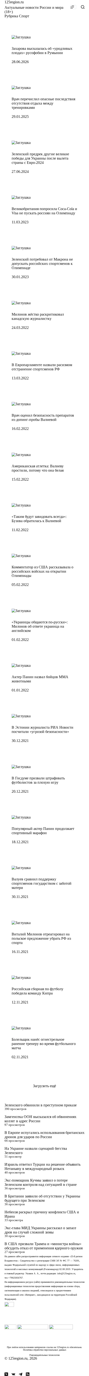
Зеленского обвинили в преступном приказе (41, 1105)
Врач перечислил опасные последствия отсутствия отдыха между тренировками (43, 103)
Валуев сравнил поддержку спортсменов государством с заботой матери (41, 883)
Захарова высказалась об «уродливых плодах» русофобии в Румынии (42, 50)
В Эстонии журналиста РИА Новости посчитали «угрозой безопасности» (42, 729)
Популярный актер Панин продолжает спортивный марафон (43, 831)
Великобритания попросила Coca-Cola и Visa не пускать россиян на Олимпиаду (44, 211)
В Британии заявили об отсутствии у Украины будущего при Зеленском (42, 1198)
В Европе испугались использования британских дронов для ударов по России (44, 1135)
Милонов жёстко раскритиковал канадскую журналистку (38, 316)
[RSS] (27, 1374)
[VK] (13, 1374)
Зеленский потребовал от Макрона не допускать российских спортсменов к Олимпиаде (42, 263)
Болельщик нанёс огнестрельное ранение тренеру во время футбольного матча (44, 1043)
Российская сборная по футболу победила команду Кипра (37, 991)
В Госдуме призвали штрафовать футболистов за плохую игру (38, 780)
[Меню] (73, 7)
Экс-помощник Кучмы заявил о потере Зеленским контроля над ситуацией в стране (41, 1182)
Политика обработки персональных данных (44, 1349)
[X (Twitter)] (6, 1374)
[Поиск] (82, 7)
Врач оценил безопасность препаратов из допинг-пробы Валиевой (43, 417)
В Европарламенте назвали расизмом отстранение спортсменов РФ (42, 367)
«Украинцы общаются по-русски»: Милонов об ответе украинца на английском (40, 626)
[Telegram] (20, 1374)
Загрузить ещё (44, 1086)
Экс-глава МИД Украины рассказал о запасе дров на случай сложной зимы (40, 1230)
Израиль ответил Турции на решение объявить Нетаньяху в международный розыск (42, 1166)
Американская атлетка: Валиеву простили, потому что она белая (38, 468)
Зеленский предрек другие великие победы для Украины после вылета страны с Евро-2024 (40, 158)
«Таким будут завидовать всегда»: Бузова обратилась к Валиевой (39, 519)
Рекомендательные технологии (44, 1355)
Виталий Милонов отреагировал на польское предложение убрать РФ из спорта (41, 938)
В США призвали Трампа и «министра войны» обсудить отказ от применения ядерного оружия (44, 1246)
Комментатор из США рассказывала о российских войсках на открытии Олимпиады (42, 571)
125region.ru (14, 2)
